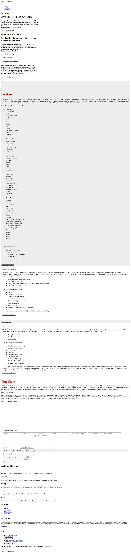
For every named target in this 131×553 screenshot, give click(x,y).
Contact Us (7, 9)
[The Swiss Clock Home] (6, 1)
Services (6, 6)
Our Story (7, 8)
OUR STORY (8, 512)
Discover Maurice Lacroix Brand (11, 27)
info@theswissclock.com (15, 540)
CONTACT (7, 513)
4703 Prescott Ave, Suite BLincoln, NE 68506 (14, 542)
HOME (6, 508)
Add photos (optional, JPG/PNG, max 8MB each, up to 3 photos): (22, 451)
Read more (4, 526)
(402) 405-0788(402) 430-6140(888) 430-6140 (10, 537)
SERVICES (7, 510)
